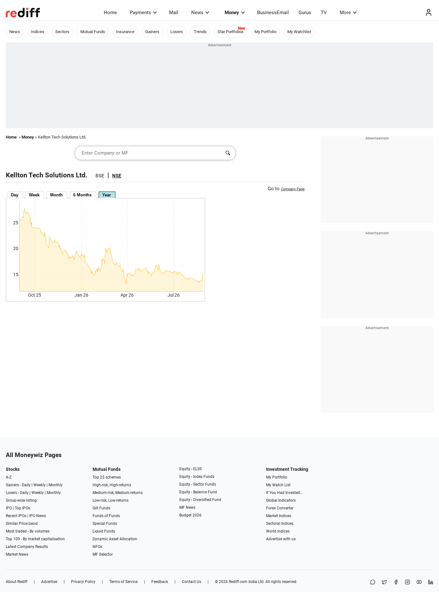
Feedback (159, 581)
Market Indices (278, 516)
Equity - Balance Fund (198, 492)
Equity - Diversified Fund (200, 500)
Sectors (62, 31)
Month (56, 195)
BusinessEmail (273, 12)
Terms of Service (123, 581)
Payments (140, 12)
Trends (200, 31)
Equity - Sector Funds (197, 484)
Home (110, 12)
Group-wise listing (21, 500)
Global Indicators (281, 500)
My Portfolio (265, 31)
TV (324, 12)
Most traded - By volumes (27, 531)
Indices (37, 31)
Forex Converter (279, 508)
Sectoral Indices (279, 523)
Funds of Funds (106, 516)
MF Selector (103, 554)
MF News (187, 507)
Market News (17, 554)
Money (232, 12)
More (345, 12)
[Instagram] (407, 582)
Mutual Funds (92, 31)
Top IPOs (22, 508)
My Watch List (278, 485)
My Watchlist (299, 31)
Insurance (125, 31)
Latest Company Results (27, 546)
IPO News (37, 516)
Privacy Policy (83, 581)
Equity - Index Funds (196, 476)
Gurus (305, 12)
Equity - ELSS (190, 469)
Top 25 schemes (107, 477)
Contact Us (191, 581)
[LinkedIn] (430, 582)
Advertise (49, 581)
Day (14, 195)
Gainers (152, 31)
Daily (26, 485)
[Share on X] (384, 582)
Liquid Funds (104, 531)
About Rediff (16, 581)
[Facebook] (396, 582)
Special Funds (105, 523)
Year (106, 195)
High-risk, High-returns (112, 485)
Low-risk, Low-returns (111, 500)
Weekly (39, 485)
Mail (173, 12)
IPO (9, 508)
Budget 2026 (190, 515)
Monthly (56, 485)
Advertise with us (281, 539)
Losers (176, 31)
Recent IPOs (16, 516)
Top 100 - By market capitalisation (35, 539)
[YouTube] (419, 582)
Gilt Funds (101, 508)
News (197, 12)
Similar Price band (22, 523)
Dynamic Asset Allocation (115, 539)
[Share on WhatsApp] (372, 582)
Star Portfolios (231, 31)
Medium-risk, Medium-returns (118, 492)
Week (34, 195)
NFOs (97, 546)
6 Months (82, 195)
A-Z (9, 477)
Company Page (293, 189)
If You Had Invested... (284, 492)
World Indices (278, 531)
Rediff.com (238, 581)
